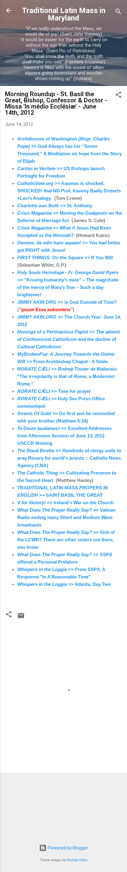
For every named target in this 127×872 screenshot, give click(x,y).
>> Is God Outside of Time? (67, 302)
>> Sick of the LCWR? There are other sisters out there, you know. (66, 540)
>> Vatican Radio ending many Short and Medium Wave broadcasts (66, 517)
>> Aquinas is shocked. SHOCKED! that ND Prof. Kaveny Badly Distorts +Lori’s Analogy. (69, 191)
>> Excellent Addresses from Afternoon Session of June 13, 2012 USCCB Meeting (64, 436)
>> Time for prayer (54, 391)
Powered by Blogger (67, 848)
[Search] (118, 12)
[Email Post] (21, 618)
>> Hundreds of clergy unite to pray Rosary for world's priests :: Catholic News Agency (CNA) (69, 458)
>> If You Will (65, 257)
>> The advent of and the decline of (68, 339)
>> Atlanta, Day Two (64, 584)
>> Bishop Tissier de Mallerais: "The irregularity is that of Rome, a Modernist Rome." (67, 376)
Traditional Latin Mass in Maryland (63, 14)
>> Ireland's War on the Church (65, 502)
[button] (118, 96)
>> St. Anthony (54, 205)
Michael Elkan (77, 860)
